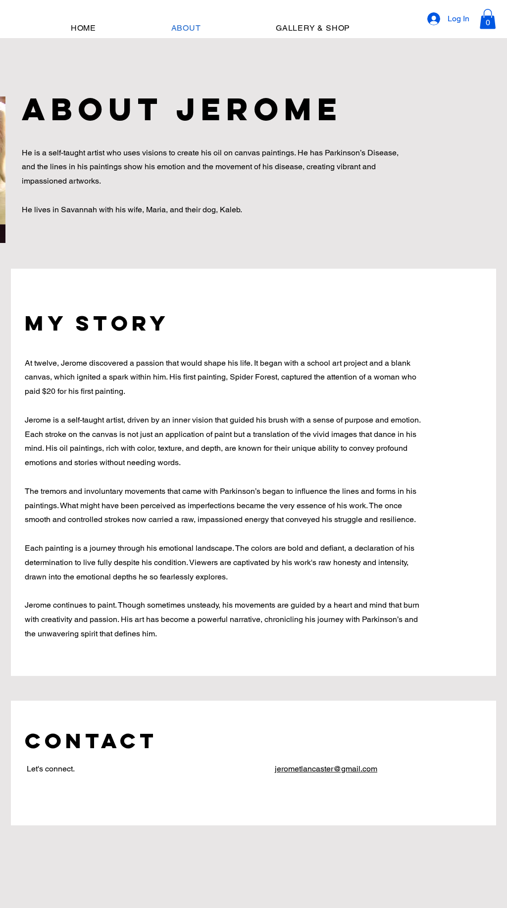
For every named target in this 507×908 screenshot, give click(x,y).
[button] (487, 19)
